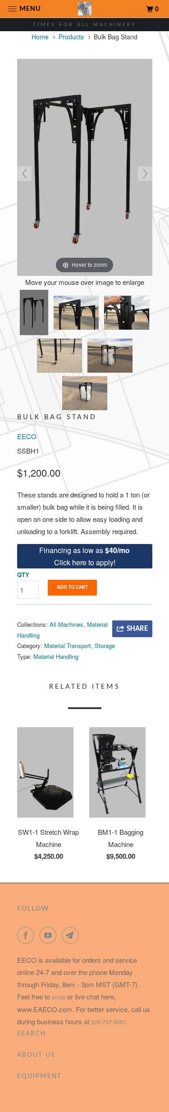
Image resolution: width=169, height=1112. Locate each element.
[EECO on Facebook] (27, 935)
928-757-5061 (108, 1022)
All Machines (66, 624)
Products (71, 36)
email (58, 997)
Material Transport (67, 645)
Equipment (39, 1076)
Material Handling (55, 656)
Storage (105, 645)
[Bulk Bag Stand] (34, 312)
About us (36, 1055)
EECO (27, 436)
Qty (23, 574)
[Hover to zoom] (84, 166)
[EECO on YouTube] (49, 935)
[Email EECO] (72, 935)
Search (31, 1033)
